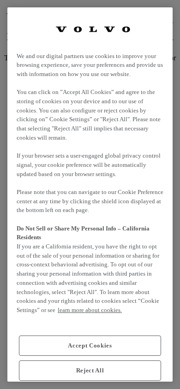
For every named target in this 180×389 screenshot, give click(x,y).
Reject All (90, 370)
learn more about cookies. (90, 309)
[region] (90, 194)
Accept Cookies (90, 345)
